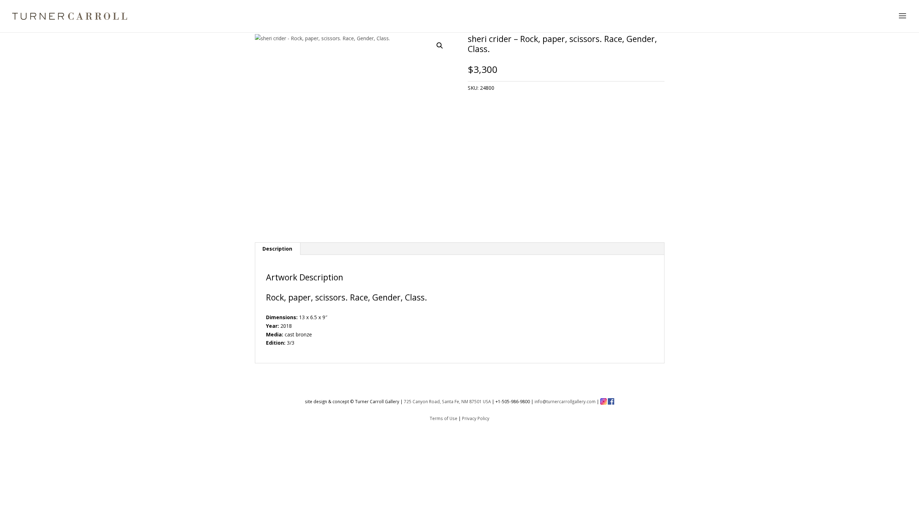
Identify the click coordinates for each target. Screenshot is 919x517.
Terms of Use (443, 418)
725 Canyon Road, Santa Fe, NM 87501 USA (447, 401)
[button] (439, 45)
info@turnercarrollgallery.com (565, 401)
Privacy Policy (475, 418)
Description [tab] (277, 248)
